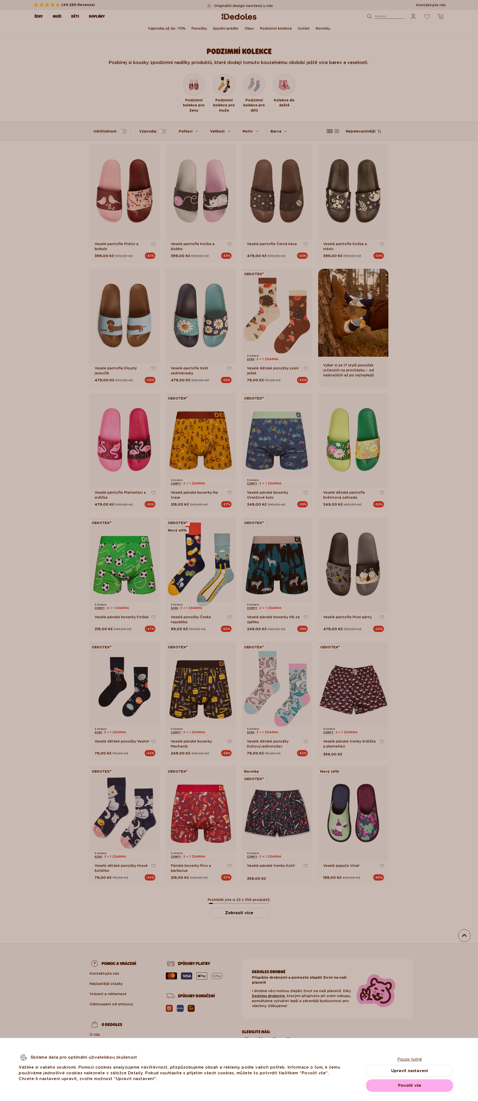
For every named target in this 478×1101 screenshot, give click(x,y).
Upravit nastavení (409, 1070)
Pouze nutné (409, 1059)
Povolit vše (409, 1085)
